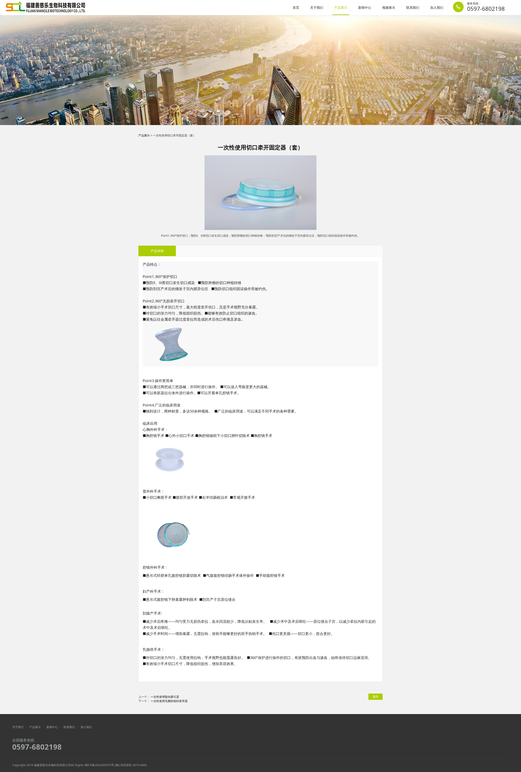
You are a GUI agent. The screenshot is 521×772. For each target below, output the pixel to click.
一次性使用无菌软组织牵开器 (169, 701)
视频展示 (388, 7)
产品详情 (157, 251)
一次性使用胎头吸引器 (165, 697)
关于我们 (316, 7)
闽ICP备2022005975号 (99, 765)
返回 (375, 696)
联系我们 (412, 7)
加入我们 (436, 7)
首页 (296, 7)
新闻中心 (364, 7)
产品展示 (340, 7)
